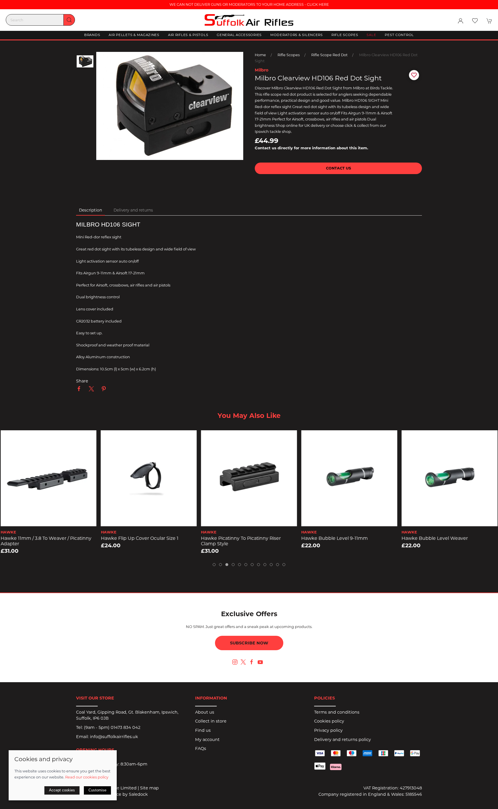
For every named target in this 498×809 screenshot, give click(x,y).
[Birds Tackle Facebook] (251, 662)
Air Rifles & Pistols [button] (188, 35)
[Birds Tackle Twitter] (243, 661)
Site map (149, 788)
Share (82, 381)
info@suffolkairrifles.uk (114, 736)
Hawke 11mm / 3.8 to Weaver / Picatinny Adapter (46, 540)
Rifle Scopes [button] (344, 35)
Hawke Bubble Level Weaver (434, 538)
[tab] (214, 564)
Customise (97, 790)
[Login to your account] (460, 20)
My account (207, 739)
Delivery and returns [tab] (133, 210)
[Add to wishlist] (8, 438)
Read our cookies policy (86, 777)
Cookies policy (329, 721)
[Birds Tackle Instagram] (235, 662)
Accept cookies (62, 790)
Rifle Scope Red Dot (329, 55)
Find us (203, 730)
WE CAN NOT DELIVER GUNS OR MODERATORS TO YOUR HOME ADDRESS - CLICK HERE (249, 4)
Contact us (338, 168)
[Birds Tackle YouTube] (260, 662)
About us (204, 712)
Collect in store (211, 721)
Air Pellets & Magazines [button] (134, 35)
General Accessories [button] (239, 35)
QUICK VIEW (49, 520)
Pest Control (399, 35)
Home (260, 55)
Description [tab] (90, 210)
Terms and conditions (336, 712)
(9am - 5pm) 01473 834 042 (112, 727)
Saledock (138, 794)
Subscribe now (249, 643)
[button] (475, 20)
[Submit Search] (69, 20)
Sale (371, 35)
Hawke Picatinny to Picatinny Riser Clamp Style (241, 540)
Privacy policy (328, 730)
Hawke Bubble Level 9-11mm (334, 538)
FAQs (200, 748)
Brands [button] (92, 35)
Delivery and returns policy (342, 739)
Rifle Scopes (289, 55)
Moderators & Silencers (296, 35)
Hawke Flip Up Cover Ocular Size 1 (139, 538)
